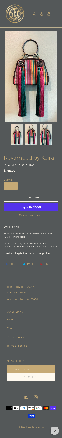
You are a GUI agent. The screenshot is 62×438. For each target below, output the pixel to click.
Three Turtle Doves (35, 427)
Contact (12, 328)
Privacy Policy (15, 337)
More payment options (31, 215)
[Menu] (56, 13)
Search (11, 319)
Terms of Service (17, 345)
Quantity (8, 180)
